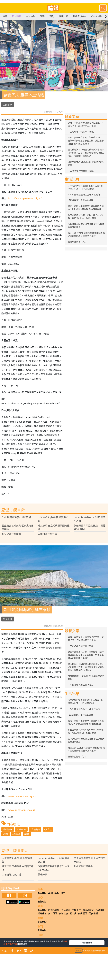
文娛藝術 (36, 829)
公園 (6, 834)
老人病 (73, 913)
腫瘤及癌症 (88, 910)
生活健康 (65, 910)
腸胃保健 (42, 913)
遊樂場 (17, 834)
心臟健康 (99, 910)
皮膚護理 (82, 913)
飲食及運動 (53, 910)
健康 (5, 16)
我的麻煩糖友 (79, 16)
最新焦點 (42, 893)
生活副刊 (7, 104)
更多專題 (93, 913)
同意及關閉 (87, 942)
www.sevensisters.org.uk (22, 796)
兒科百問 (52, 913)
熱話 (56, 893)
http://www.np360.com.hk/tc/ (24, 198)
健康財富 (63, 16)
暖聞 (63, 893)
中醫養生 (76, 910)
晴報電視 (16, 16)
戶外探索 (22, 829)
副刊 (52, 16)
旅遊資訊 (8, 829)
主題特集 (30, 16)
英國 (27, 834)
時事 (42, 16)
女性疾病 (63, 913)
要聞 (50, 893)
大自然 (48, 829)
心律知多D (96, 16)
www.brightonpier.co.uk (21, 810)
